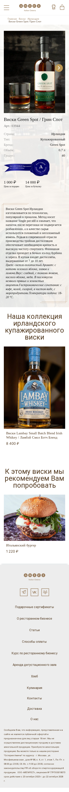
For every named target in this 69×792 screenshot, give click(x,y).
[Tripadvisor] (45, 592)
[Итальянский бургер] (34, 518)
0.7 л (62, 150)
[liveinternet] (8, 790)
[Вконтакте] (34, 592)
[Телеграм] (24, 592)
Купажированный (52, 139)
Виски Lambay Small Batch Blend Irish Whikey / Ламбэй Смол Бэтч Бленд (34, 435)
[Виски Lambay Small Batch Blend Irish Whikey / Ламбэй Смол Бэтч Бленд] (34, 387)
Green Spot (57, 145)
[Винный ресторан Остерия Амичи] (30, 7)
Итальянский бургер (21, 545)
